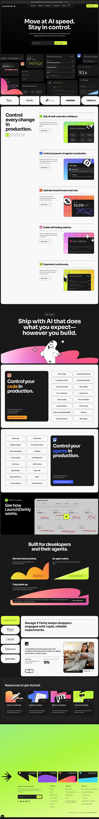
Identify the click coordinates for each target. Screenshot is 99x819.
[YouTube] (21, 801)
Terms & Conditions (72, 812)
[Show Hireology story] (10, 658)
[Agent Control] (79, 56)
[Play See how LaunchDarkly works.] (66, 517)
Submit (39, 796)
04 (19, 135)
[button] (33, 5)
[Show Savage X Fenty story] (10, 620)
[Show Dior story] (10, 639)
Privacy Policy (82, 812)
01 (7, 135)
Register (66, 2)
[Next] (31, 671)
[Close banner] (95, 2)
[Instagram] (29, 801)
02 (11, 135)
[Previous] (27, 671)
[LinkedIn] (23, 801)
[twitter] (18, 801)
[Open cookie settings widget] (2, 816)
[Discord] (26, 801)
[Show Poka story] (10, 630)
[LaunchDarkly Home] (10, 6)
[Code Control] (22, 64)
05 (23, 135)
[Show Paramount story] (10, 649)
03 (15, 135)
